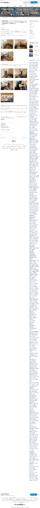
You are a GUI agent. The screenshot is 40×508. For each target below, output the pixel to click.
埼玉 (34, 475)
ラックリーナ (30, 379)
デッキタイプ (30, 336)
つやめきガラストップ (31, 356)
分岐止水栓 (30, 269)
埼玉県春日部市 (34, 173)
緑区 (31, 184)
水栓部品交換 (30, 362)
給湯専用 (35, 119)
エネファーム (30, 425)
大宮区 (36, 195)
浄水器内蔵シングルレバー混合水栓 (33, 431)
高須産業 (30, 397)
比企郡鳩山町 (30, 198)
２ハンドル (34, 336)
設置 (37, 389)
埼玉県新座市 (30, 243)
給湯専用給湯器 (31, 121)
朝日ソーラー (30, 440)
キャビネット (30, 445)
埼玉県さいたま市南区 (31, 136)
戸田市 (30, 102)
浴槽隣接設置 (36, 108)
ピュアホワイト (31, 464)
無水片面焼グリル (31, 323)
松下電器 (30, 212)
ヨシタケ (30, 105)
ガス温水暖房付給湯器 (31, 252)
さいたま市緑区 (34, 184)
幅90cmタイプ (36, 356)
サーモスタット (31, 224)
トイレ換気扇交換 (31, 475)
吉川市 (34, 394)
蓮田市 (30, 85)
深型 (37, 434)
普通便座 (35, 469)
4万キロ (35, 386)
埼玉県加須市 (30, 167)
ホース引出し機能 (35, 153)
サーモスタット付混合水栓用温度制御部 (33, 331)
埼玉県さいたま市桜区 (36, 88)
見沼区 (36, 124)
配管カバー (30, 99)
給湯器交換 (33, 65)
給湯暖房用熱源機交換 (31, 215)
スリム (36, 235)
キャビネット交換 (35, 445)
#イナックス (10, 144)
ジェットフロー (31, 340)
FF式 (32, 93)
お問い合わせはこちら (34, 2)
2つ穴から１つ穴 (31, 263)
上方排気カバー (33, 232)
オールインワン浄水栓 (31, 116)
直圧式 (37, 373)
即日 (33, 461)
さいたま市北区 (31, 79)
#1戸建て (11, 148)
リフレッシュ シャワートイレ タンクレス (33, 466)
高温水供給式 (35, 371)
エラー (30, 232)
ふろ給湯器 (30, 124)
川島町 (34, 156)
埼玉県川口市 (30, 141)
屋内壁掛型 (32, 386)
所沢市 (37, 260)
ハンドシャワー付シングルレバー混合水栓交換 (33, 383)
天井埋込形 (30, 142)
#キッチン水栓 (17, 146)
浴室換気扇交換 (36, 141)
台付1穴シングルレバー (31, 322)
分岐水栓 (37, 353)
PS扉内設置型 (30, 187)
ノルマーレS (30, 461)
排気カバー (35, 110)
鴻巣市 (30, 91)
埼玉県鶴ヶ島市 (34, 164)
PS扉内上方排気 (34, 212)
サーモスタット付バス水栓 (32, 423)
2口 (29, 107)
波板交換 (34, 124)
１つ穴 (32, 119)
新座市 (36, 241)
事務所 (36, 334)
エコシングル (34, 99)
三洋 (35, 136)
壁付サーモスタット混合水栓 (32, 223)
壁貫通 (37, 122)
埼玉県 (30, 65)
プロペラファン (31, 283)
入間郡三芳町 (33, 178)
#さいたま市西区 (18, 148)
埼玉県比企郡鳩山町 (35, 198)
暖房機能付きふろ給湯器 (32, 138)
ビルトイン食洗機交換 (31, 303)
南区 (29, 184)
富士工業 (37, 237)
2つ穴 (30, 119)
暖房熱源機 (36, 286)
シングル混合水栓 (31, 122)
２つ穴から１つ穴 (31, 175)
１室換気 (36, 379)
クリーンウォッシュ (31, 472)
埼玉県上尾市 (35, 91)
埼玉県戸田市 (33, 102)
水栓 (1, 134)
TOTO (36, 68)
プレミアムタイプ (31, 221)
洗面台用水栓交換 (35, 406)
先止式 (30, 271)
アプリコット (30, 443)
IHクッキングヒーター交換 (32, 457)
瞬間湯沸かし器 (32, 33)
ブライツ (33, 420)
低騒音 (30, 442)
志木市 (30, 201)
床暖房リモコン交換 (36, 403)
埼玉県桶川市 (35, 93)
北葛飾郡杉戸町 (36, 428)
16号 (29, 204)
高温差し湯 (30, 373)
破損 (34, 241)
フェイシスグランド (31, 417)
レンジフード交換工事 (35, 238)
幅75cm (30, 288)
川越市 (30, 155)
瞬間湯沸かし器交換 (31, 314)
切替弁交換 (34, 362)
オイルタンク (30, 308)
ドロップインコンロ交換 (35, 209)
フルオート (30, 189)
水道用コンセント (31, 371)
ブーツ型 (36, 314)
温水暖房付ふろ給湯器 (31, 368)
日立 (33, 141)
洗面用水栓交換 (32, 370)
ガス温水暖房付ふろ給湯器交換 (32, 260)
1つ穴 (34, 342)
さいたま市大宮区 (31, 82)
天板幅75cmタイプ (35, 317)
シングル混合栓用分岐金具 (35, 269)
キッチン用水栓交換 (31, 400)
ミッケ (35, 354)
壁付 (34, 221)
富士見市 (34, 181)
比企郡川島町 (37, 156)
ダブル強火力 (36, 448)
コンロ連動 (35, 454)
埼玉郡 (34, 170)
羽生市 (30, 334)
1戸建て (33, 71)
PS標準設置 (34, 373)
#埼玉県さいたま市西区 (13, 149)
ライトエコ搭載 (36, 303)
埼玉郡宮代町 (30, 170)
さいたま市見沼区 (36, 76)
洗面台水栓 (30, 71)
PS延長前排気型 (35, 187)
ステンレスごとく (37, 288)
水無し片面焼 (30, 317)
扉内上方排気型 (36, 368)
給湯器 (30, 24)
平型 (32, 365)
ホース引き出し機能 (31, 354)
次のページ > (24, 137)
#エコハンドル (15, 144)
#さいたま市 (23, 148)
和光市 (36, 226)
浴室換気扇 (31, 30)
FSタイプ (30, 229)
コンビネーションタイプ (32, 389)
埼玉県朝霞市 (33, 249)
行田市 (30, 365)
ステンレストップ (36, 207)
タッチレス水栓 (31, 153)
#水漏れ (7, 148)
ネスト (30, 305)
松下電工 (30, 240)
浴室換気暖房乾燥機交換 (32, 133)
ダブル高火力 (34, 237)
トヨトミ (37, 342)
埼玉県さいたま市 (34, 105)
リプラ (35, 417)
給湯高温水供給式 (31, 342)
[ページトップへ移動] (38, 494)
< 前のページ (3, 137)
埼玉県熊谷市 (36, 420)
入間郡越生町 (33, 277)
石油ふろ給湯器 (34, 440)
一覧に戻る (14, 137)
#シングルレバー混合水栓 (6, 146)
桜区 (32, 113)
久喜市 (35, 161)
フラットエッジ (35, 263)
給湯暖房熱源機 (31, 139)
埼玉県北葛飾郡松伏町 (31, 266)
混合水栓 (30, 96)
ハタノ (33, 408)
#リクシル (5, 144)
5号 (38, 308)
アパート (35, 175)
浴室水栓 (30, 130)
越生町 (30, 277)
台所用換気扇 (33, 397)
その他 (30, 38)
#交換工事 (4, 148)
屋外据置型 (37, 478)
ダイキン (30, 408)
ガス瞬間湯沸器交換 (31, 274)
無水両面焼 (30, 237)
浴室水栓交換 (33, 127)
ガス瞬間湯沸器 (33, 271)
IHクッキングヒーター (32, 37)
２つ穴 (37, 164)
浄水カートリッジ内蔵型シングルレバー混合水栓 (33, 460)
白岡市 (36, 155)
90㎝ (33, 297)
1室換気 (36, 257)
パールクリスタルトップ (34, 291)
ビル (33, 243)
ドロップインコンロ (31, 207)
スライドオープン (31, 414)
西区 (34, 113)
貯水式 (35, 376)
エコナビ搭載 (30, 300)
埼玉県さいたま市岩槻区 (32, 192)
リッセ (30, 113)
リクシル (30, 68)
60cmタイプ (32, 289)
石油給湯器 (31, 31)
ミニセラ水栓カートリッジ (32, 353)
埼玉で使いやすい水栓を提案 (5, 129)
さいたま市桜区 (31, 88)
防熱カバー (30, 437)
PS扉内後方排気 (33, 442)
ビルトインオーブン (31, 376)
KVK (31, 204)
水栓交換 (35, 122)
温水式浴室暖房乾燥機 (31, 257)
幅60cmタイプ (36, 289)
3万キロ (38, 376)
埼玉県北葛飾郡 (36, 266)
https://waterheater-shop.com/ (5, 127)
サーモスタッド (34, 130)
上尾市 (32, 91)
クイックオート (35, 340)
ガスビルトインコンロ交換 (32, 144)
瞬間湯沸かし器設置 (34, 391)
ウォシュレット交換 (35, 280)
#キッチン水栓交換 (23, 146)
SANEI (36, 147)
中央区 (36, 192)
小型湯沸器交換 (34, 272)
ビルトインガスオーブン (35, 443)
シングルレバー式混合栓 (32, 320)
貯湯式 (37, 417)
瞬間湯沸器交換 (36, 274)
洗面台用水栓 (30, 406)
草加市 (32, 107)
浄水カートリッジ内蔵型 (34, 240)
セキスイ (35, 472)
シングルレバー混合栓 (31, 337)
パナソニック (34, 142)
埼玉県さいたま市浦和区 (32, 147)
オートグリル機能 (31, 454)
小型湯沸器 (30, 272)
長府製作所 (36, 283)
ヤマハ (34, 379)
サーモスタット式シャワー (36, 204)
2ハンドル (36, 306)
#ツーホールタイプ (21, 144)
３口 (36, 232)
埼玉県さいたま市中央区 (32, 195)
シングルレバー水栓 (31, 286)
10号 (35, 305)
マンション (33, 478)
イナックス (33, 68)
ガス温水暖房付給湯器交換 (32, 254)
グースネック (30, 294)
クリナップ (30, 150)
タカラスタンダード (31, 74)
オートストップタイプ (36, 392)
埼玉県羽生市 (33, 334)
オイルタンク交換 (35, 308)
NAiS (29, 289)
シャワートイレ (31, 469)
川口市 (36, 139)
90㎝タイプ (30, 297)
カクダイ (37, 96)
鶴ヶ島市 (30, 164)
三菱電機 (36, 102)
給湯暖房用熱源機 (35, 189)
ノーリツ (30, 478)
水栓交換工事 (33, 96)
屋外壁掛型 (30, 480)
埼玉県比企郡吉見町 (31, 161)
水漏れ (30, 127)
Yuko (29, 370)
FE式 (29, 386)
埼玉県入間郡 (30, 181)
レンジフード (31, 27)
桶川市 (35, 74)
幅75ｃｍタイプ (31, 392)
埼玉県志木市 (33, 201)
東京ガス (36, 206)
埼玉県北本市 (30, 90)
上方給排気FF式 (34, 150)
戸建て (36, 463)
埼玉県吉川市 (30, 394)
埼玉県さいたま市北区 (36, 79)
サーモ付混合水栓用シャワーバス (33, 359)
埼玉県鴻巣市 (37, 90)
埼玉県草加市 (34, 107)
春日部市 (30, 173)
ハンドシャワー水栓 (35, 294)
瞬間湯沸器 (37, 271)
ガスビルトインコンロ (31, 73)
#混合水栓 (12, 146)
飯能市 (37, 175)
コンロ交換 (30, 209)
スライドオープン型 (35, 300)
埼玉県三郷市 (33, 345)
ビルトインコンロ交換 (31, 108)
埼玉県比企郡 (36, 158)
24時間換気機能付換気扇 (32, 246)
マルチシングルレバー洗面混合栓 (33, 339)
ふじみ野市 (34, 167)
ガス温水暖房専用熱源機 (32, 325)
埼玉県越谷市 (35, 121)
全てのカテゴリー (32, 23)
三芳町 (30, 178)
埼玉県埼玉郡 (36, 172)
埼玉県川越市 (33, 155)
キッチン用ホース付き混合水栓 (32, 328)
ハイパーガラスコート (31, 448)
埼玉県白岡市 (30, 156)
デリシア (33, 288)
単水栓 (36, 243)
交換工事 (30, 93)
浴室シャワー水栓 (36, 224)
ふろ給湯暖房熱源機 (31, 451)
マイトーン (33, 229)
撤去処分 (36, 437)
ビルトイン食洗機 (32, 34)
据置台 (34, 139)
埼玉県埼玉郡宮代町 (31, 172)
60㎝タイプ (30, 280)
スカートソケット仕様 (31, 206)
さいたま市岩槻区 (31, 190)
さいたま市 (36, 62)
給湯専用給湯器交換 (31, 306)
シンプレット (30, 351)
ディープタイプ (35, 414)
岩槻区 (35, 190)
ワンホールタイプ (31, 241)
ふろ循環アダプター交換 (32, 411)
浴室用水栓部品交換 (31, 463)
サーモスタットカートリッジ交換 (33, 348)
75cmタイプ (30, 238)
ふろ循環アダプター (31, 409)
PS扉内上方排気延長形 (31, 235)
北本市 (34, 90)
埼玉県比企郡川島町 (31, 158)
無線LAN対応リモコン (31, 218)
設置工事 (30, 391)
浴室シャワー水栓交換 (31, 226)
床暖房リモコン (31, 403)
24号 (38, 187)
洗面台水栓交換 (31, 110)
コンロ (33, 437)
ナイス (30, 291)
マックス (36, 133)
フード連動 (30, 456)
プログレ (30, 420)
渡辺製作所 (33, 305)
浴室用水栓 (36, 400)
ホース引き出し (36, 337)
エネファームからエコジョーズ (32, 426)
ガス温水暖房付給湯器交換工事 (32, 255)
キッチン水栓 (32, 62)
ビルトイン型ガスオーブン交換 (32, 434)
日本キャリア (35, 365)
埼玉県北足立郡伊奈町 (34, 85)
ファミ (37, 105)
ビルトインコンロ (32, 26)
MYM (35, 73)
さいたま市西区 (31, 76)
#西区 (14, 148)
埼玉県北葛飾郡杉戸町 (31, 428)
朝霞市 (30, 249)
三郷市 (30, 345)
